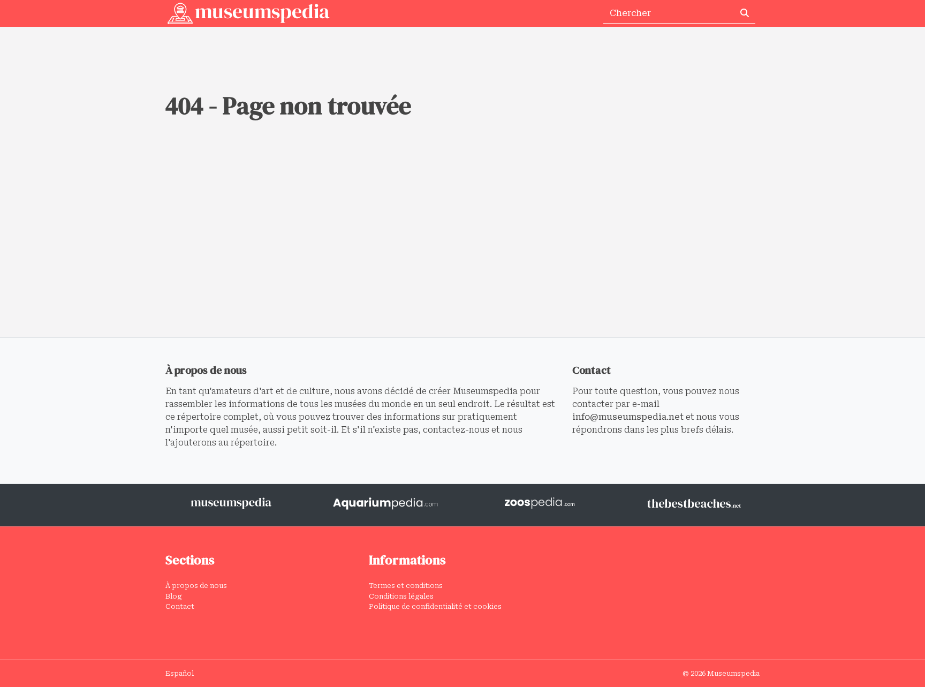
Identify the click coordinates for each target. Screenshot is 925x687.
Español (179, 673)
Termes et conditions (406, 586)
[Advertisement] (462, 257)
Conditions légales (401, 596)
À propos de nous (196, 586)
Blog (173, 596)
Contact (179, 606)
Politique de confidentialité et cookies (435, 606)
